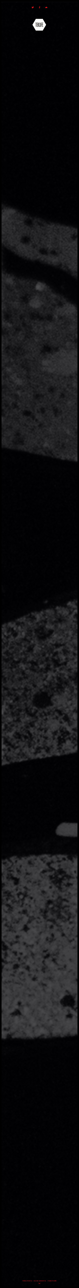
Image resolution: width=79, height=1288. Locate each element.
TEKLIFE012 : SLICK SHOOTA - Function (39, 1281)
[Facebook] (39, 7)
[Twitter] (32, 7)
